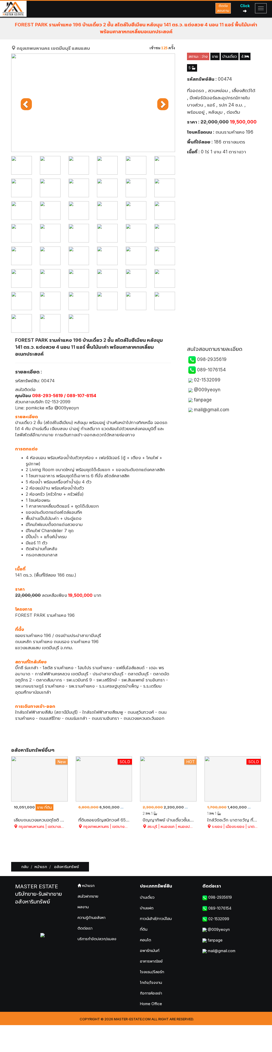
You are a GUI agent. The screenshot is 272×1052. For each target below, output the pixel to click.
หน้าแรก (41, 866)
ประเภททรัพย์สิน (156, 886)
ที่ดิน (143, 929)
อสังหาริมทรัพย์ (66, 866)
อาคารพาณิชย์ (151, 961)
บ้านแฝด (147, 908)
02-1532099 (206, 380)
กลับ (24, 866)
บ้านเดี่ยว (147, 897)
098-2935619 (211, 359)
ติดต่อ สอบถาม (223, 8)
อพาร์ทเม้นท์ (149, 950)
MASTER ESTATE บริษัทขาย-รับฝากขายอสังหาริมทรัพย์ (38, 894)
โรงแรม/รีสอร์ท (152, 971)
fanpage (202, 399)
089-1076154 (211, 369)
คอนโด (145, 940)
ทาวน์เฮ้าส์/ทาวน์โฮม (156, 918)
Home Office (151, 1003)
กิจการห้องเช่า (151, 993)
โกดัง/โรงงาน (151, 982)
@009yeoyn (206, 389)
